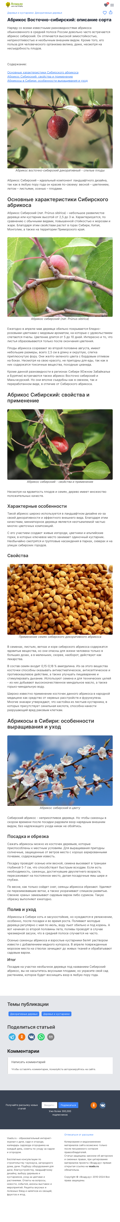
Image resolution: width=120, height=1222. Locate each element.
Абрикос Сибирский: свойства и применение (40, 76)
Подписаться (68, 1105)
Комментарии (23, 1051)
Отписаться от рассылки (78, 1134)
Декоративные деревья (48, 12)
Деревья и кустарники (20, 12)
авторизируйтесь (74, 1069)
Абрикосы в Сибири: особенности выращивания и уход (47, 80)
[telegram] (12, 1037)
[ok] (22, 1037)
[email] (51, 1037)
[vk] (31, 1037)
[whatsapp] (41, 1037)
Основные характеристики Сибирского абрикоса (42, 72)
